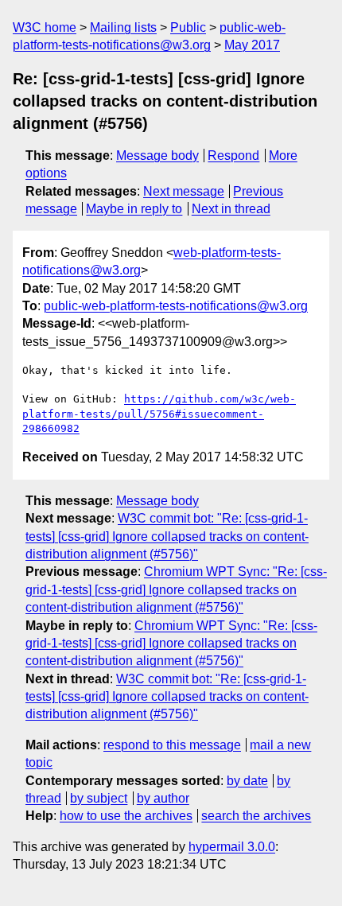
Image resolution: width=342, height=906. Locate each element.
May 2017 (252, 45)
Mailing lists (123, 27)
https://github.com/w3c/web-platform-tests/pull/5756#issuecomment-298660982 (159, 413)
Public (188, 27)
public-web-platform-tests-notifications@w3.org (176, 306)
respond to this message (172, 745)
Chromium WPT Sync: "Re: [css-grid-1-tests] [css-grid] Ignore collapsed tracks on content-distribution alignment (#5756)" (176, 589)
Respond (233, 155)
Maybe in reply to (134, 209)
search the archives (256, 815)
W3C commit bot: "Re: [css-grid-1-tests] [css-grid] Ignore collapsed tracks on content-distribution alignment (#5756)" (167, 536)
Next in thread (231, 209)
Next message (183, 191)
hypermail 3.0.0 (231, 847)
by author (163, 798)
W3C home (44, 27)
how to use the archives (126, 815)
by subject (98, 798)
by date (247, 780)
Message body (157, 155)
